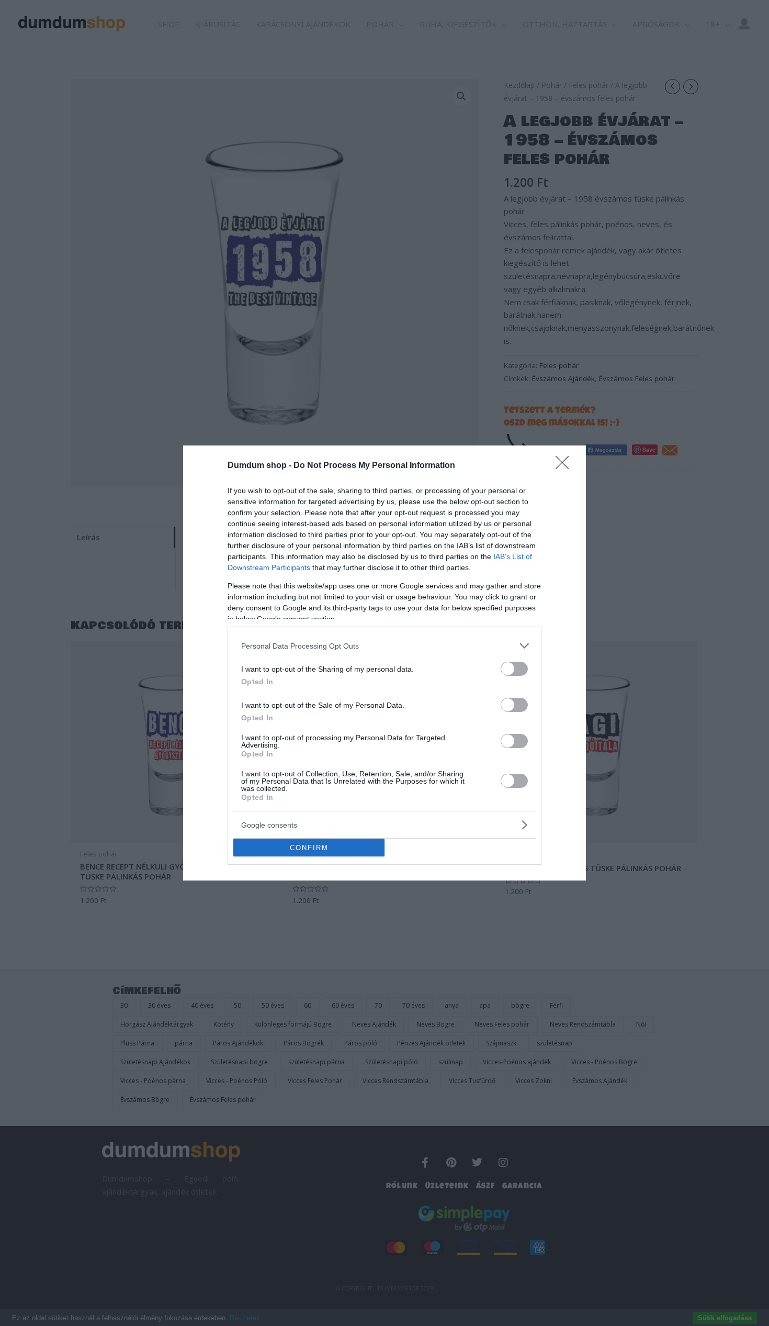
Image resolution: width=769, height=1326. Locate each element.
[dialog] (384, 663)
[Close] (565, 466)
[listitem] (384, 645)
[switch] (514, 669)
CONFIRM (309, 848)
